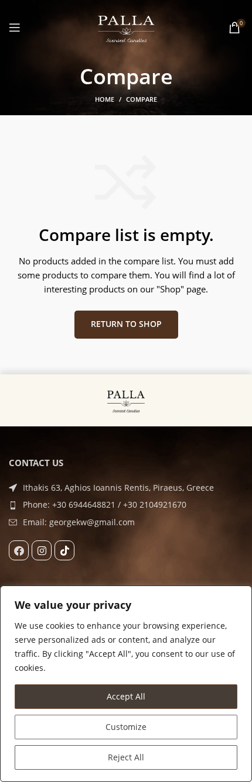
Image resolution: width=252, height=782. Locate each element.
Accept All (126, 696)
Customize (126, 726)
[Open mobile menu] (14, 27)
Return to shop (126, 323)
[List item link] (126, 504)
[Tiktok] (64, 550)
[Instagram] (42, 550)
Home (104, 99)
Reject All (126, 757)
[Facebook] (19, 550)
